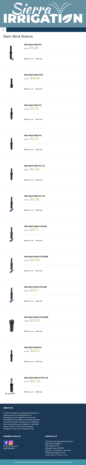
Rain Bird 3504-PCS (33, 75)
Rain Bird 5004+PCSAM (35, 287)
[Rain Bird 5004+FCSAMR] (11, 265)
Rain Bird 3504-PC (33, 44)
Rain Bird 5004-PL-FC (34, 166)
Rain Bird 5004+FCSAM (35, 226)
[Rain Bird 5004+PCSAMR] (11, 325)
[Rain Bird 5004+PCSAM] (11, 295)
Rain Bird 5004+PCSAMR (36, 317)
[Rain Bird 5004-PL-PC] (11, 204)
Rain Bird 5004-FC (33, 105)
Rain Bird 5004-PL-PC (34, 196)
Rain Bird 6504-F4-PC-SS (36, 378)
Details (40, 59)
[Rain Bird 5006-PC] (11, 355)
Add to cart (30, 59)
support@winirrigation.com (56, 455)
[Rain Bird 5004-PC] (11, 143)
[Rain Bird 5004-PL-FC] (11, 174)
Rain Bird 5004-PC (33, 135)
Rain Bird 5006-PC (33, 347)
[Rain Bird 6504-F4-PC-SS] (11, 386)
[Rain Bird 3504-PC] (11, 53)
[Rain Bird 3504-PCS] (11, 83)
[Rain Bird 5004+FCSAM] (11, 234)
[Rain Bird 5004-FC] (11, 113)
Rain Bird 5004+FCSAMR (36, 256)
